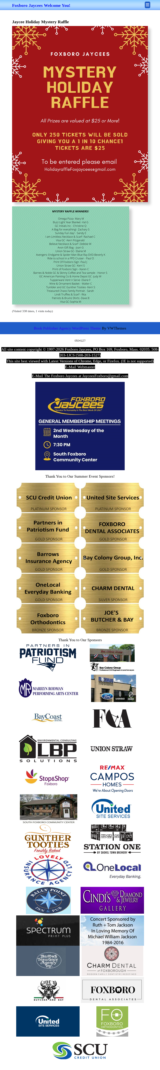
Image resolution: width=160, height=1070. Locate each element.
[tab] (147, 5)
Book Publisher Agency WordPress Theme (68, 328)
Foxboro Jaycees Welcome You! (41, 5)
